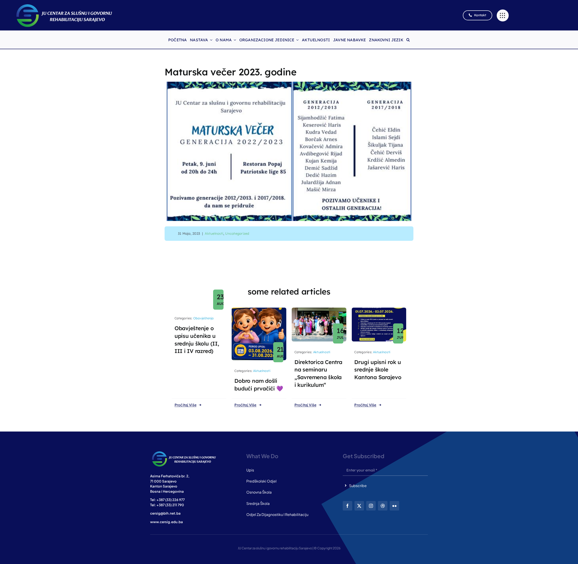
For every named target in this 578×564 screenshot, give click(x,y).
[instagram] (371, 506)
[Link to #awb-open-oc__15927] (503, 15)
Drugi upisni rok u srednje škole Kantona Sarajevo (377, 370)
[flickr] (394, 506)
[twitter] (359, 506)
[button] (408, 39)
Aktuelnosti (214, 233)
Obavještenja (203, 318)
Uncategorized (237, 233)
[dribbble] (382, 506)
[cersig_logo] (184, 451)
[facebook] (347, 506)
